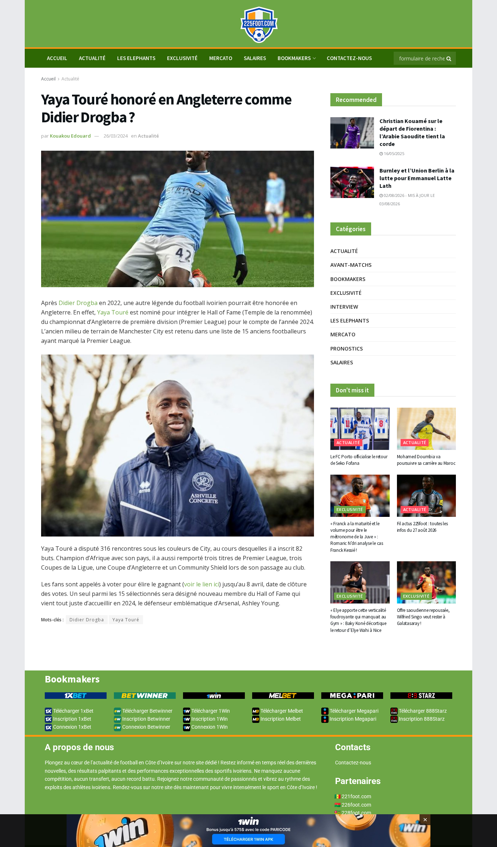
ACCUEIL (57, 58)
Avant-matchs (350, 264)
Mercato (220, 58)
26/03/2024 (116, 135)
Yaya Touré (112, 312)
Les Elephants (136, 58)
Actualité (92, 58)
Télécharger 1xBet (73, 711)
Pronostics (346, 348)
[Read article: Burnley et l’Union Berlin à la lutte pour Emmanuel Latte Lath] (352, 182)
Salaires (255, 58)
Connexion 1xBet (71, 727)
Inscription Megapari (352, 719)
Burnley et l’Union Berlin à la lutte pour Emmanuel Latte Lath (416, 178)
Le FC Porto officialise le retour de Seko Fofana (358, 460)
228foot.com (356, 813)
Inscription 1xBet (71, 719)
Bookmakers (294, 58)
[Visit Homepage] (248, 24)
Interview (344, 306)
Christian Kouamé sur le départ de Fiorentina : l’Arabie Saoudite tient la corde (412, 132)
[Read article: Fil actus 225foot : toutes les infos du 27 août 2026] (426, 496)
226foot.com (356, 805)
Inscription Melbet (280, 719)
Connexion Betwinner (145, 727)
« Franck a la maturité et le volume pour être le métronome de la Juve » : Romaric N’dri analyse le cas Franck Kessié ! (356, 537)
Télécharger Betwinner (146, 711)
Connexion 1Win (209, 727)
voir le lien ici (201, 584)
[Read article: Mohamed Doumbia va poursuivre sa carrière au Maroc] (426, 429)
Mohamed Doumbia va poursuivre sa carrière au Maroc (426, 460)
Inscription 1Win (209, 719)
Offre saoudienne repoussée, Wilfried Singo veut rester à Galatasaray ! (423, 616)
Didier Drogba (78, 303)
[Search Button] (449, 58)
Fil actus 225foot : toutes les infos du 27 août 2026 (422, 527)
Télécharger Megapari (353, 711)
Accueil (48, 79)
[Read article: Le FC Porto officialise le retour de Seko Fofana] (360, 429)
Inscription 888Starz (421, 719)
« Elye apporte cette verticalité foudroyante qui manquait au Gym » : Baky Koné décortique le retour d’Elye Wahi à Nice (358, 620)
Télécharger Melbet (281, 711)
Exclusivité (182, 58)
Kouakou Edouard (70, 135)
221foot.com (356, 796)
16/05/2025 (393, 153)
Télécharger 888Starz (422, 711)
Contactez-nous (349, 58)
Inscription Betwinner (145, 719)
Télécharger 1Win (210, 711)
